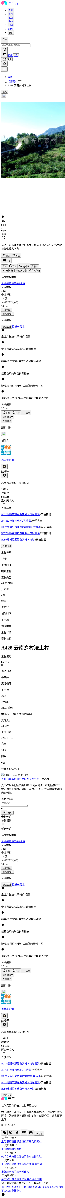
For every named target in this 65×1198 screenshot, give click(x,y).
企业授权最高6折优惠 (13, 283)
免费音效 (16, 1156)
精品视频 (16, 1141)
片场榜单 (27, 1164)
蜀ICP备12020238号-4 (13, 1187)
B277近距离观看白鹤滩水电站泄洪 (20, 514)
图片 (11, 14)
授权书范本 (18, 326)
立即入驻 (37, 1156)
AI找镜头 (16, 1164)
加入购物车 (8, 314)
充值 (10, 55)
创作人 (25, 1171)
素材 (13, 779)
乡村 (3, 779)
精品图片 (16, 1149)
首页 (10, 77)
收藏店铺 (7, 546)
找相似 (34, 266)
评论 (10, 813)
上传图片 (6, 1149)
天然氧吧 (34, 779)
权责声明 (37, 1179)
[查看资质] (4, 475)
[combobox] (11, 10)
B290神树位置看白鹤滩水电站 (18, 539)
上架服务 (6, 1171)
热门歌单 (26, 1156)
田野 (18, 779)
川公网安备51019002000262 (40, 1187)
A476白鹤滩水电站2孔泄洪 (16, 520)
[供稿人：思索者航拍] (32, 450)
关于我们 (6, 1179)
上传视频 (6, 1141)
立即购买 (7, 310)
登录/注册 (7, 59)
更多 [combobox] (11, 32)
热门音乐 (6, 1156)
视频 (11, 10)
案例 (10, 29)
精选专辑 (26, 1141)
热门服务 (16, 1171)
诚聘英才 (16, 1179)
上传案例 (6, 1164)
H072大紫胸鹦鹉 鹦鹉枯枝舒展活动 (20, 527)
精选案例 (37, 1164)
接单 (11, 25)
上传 (16, 55)
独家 (5, 92)
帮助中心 (26, 1179)
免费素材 (37, 1141)
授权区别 (7, 327)
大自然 (25, 779)
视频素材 (13, 81)
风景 (8, 779)
